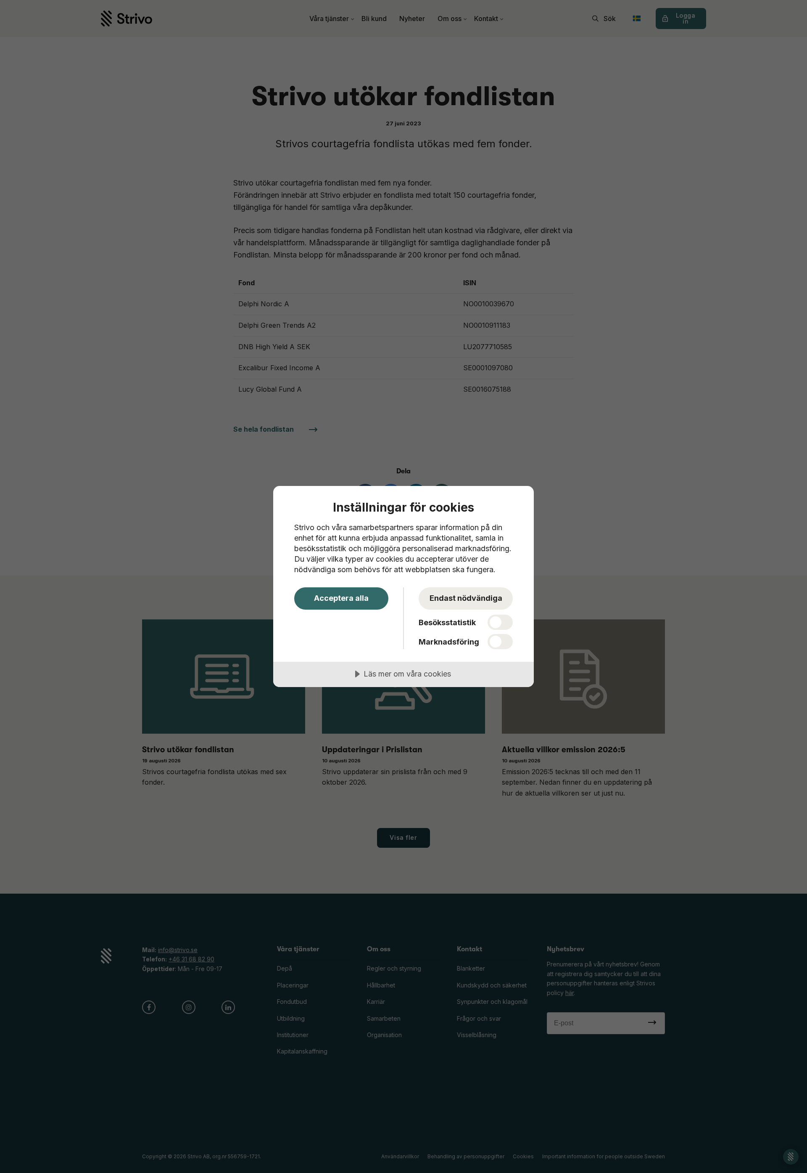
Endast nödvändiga (466, 598)
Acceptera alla (341, 598)
